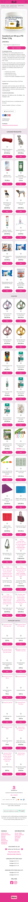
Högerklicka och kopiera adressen (10, 125)
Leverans (3, 837)
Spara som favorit (9, 111)
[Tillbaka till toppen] (23, 899)
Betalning (3, 836)
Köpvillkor (3, 839)
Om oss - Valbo (18, 833)
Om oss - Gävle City (19, 834)
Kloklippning (4, 842)
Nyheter (17, 840)
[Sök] (4, 2)
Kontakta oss (4, 843)
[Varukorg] (26, 2)
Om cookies (17, 837)
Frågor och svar (4, 833)
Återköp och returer (5, 834)
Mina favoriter (4, 840)
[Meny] (2, 2)
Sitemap (17, 839)
